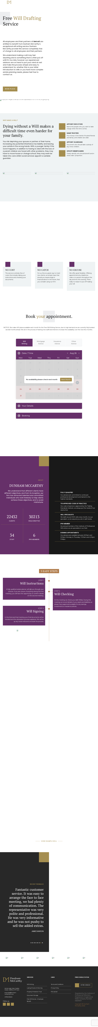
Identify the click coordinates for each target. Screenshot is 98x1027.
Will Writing (30, 984)
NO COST (10, 269)
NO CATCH (43, 269)
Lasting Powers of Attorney (35, 988)
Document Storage (32, 995)
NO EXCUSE (75, 269)
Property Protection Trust (34, 991)
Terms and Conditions (57, 984)
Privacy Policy (55, 988)
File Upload (54, 991)
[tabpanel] (24, 907)
